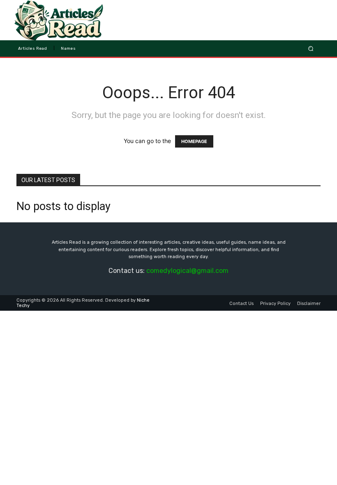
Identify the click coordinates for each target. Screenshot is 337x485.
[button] (311, 48)
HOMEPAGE (194, 141)
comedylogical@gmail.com (187, 271)
